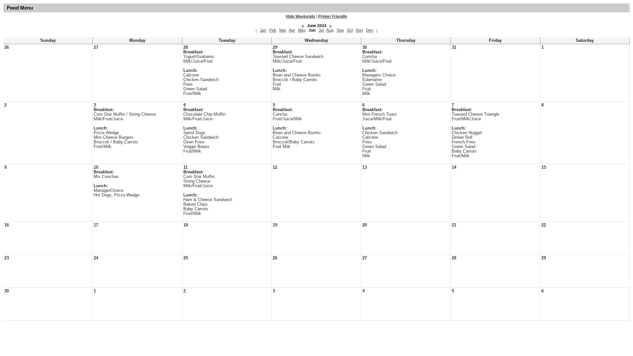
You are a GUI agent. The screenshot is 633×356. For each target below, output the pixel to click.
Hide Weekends (300, 16)
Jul (321, 30)
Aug (330, 30)
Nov (359, 30)
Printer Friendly (332, 16)
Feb (272, 30)
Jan (263, 30)
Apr (292, 30)
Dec (369, 30)
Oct (350, 30)
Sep (340, 30)
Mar (282, 30)
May (302, 30)
